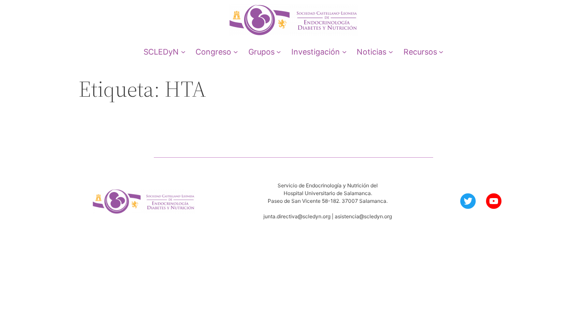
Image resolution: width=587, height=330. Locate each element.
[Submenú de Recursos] (441, 51)
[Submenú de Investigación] (344, 51)
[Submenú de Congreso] (235, 51)
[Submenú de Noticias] (390, 51)
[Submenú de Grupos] (278, 51)
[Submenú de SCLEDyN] (183, 51)
